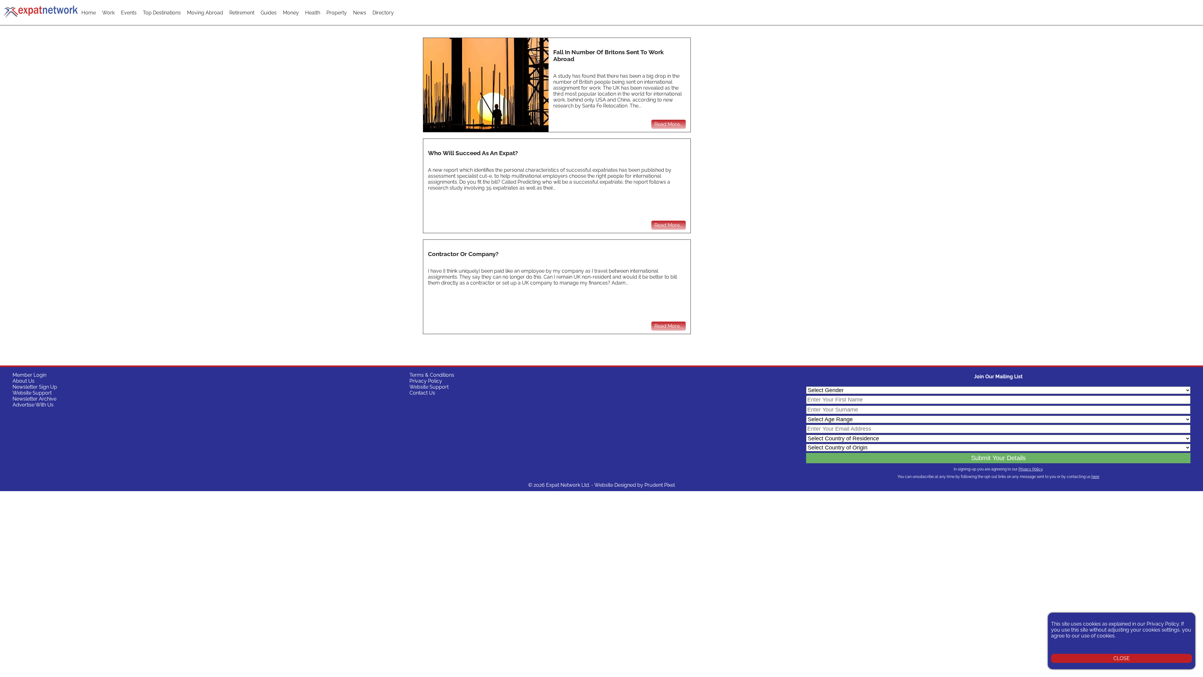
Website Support (32, 393)
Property (336, 13)
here (1095, 477)
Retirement (241, 13)
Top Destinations (162, 13)
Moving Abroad (205, 13)
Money (291, 13)
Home (88, 13)
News (359, 13)
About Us (23, 381)
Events (129, 13)
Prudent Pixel (659, 485)
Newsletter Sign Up (35, 387)
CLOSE (1121, 658)
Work (108, 13)
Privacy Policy (425, 381)
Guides (269, 13)
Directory (383, 13)
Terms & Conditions (431, 375)
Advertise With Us (33, 405)
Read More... (668, 124)
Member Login (29, 375)
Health (312, 13)
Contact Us (422, 393)
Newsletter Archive (34, 399)
